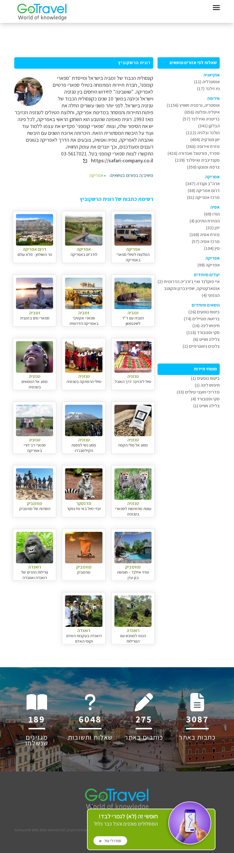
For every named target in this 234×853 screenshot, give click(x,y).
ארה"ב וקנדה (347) (202, 184)
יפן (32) (213, 228)
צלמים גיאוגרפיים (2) (201, 346)
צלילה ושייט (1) (206, 406)
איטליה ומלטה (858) (202, 112)
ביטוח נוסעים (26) (204, 312)
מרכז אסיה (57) (206, 241)
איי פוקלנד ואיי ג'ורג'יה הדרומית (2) (189, 282)
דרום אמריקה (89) (204, 190)
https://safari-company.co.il (121, 160)
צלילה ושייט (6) (206, 339)
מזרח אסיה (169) (204, 235)
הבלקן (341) (209, 126)
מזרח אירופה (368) (203, 146)
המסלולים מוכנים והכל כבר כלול (126, 820)
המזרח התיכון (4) (204, 221)
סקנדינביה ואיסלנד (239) (197, 160)
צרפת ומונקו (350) (203, 167)
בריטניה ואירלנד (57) (201, 119)
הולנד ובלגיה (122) (203, 133)
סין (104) (212, 248)
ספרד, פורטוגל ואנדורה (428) (194, 153)
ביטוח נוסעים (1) (205, 378)
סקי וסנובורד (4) (205, 399)
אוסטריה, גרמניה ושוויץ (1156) (193, 105)
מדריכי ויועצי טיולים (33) (198, 392)
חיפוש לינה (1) (207, 385)
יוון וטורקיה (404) (205, 140)
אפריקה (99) (208, 265)
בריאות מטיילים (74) (202, 319)
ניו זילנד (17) (208, 89)
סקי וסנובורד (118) (203, 332)
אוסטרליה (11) (207, 82)
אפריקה (96, 175)
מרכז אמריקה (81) (203, 197)
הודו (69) (212, 214)
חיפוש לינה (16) (206, 326)
